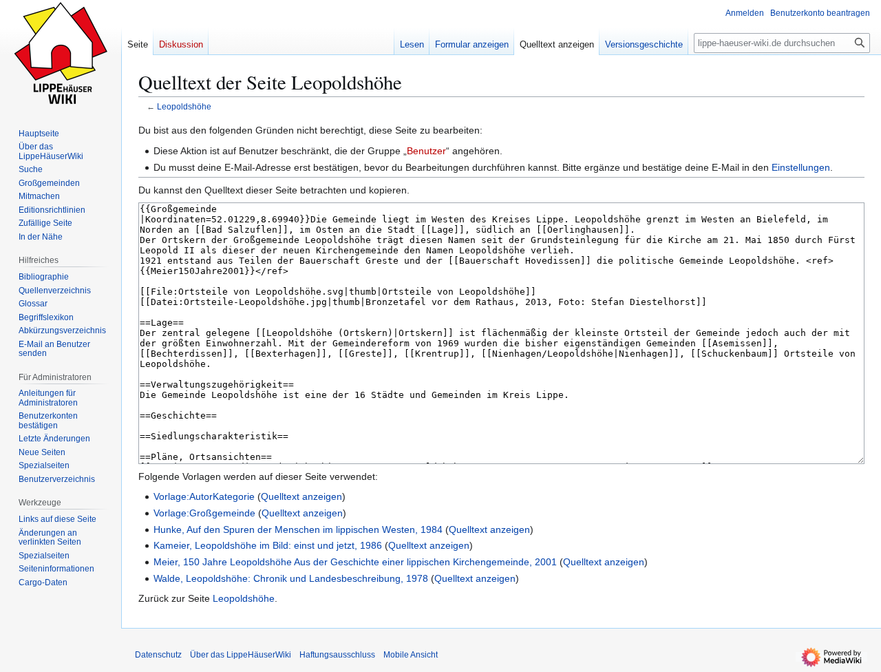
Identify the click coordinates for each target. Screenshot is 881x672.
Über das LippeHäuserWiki (240, 655)
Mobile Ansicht (410, 655)
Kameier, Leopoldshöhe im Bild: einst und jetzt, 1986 (267, 545)
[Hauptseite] (61, 55)
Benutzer (426, 150)
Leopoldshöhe (184, 106)
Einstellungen (801, 167)
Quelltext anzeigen (301, 496)
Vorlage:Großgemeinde (204, 512)
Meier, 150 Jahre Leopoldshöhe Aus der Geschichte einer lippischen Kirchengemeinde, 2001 (355, 561)
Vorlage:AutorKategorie (204, 496)
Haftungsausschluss (337, 655)
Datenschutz (158, 655)
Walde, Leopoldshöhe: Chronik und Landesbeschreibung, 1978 (290, 578)
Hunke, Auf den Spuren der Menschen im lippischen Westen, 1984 (298, 529)
